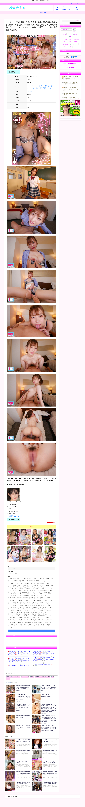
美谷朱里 (29, 91)
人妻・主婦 (65, 39)
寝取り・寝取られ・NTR (67, 29)
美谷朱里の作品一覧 (14, 516)
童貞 (41, 88)
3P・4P (71, 36)
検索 (32, 630)
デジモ (64, 46)
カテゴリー (10, 571)
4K (74, 29)
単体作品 (40, 86)
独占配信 (50, 86)
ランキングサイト (77, 3)
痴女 (37, 88)
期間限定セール (65, 44)
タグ (9, 576)
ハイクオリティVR (32, 86)
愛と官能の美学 (70, 67)
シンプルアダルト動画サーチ (70, 63)
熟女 (76, 36)
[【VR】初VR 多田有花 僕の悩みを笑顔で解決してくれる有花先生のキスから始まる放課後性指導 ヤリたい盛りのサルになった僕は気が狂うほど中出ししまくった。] (25, 537)
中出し (49, 88)
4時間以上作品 (76, 39)
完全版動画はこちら (14, 72)
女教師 (44, 88)
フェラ (70, 34)
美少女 (64, 41)
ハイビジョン (65, 36)
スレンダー (70, 46)
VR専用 (45, 86)
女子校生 (69, 41)
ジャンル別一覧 (69, 3)
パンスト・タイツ (25, 676)
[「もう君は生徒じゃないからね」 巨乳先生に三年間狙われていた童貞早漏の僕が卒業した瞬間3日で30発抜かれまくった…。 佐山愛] (38, 537)
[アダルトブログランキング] (67, 57)
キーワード (10, 566)
